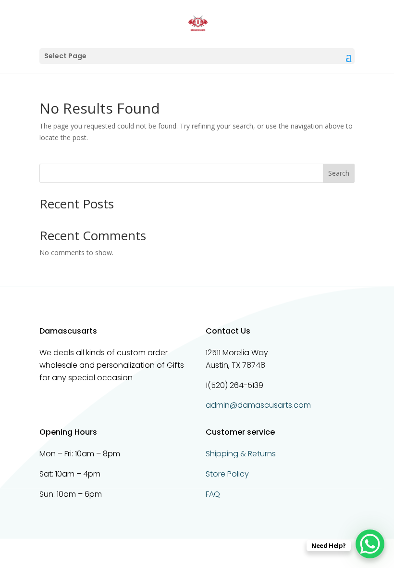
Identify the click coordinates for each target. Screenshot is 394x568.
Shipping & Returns (241, 453)
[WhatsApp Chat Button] (370, 543)
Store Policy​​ (227, 473)
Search (338, 173)
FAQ (213, 494)
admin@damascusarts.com (258, 405)
